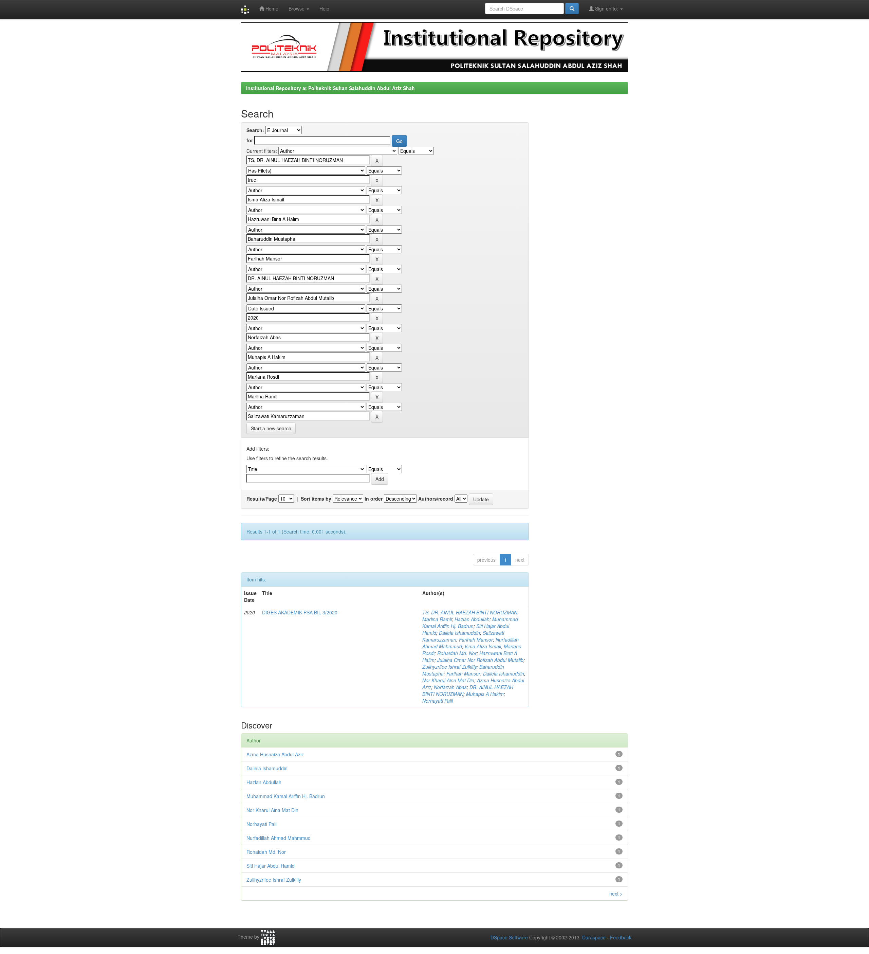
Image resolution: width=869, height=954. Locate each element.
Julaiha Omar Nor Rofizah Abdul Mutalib (480, 659)
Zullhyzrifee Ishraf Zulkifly (449, 666)
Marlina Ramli (437, 619)
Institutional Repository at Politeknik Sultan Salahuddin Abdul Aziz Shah (330, 88)
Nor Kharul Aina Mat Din (448, 680)
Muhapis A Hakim (485, 693)
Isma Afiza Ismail (483, 646)
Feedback (620, 937)
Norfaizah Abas (450, 687)
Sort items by (316, 498)
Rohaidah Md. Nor (457, 653)
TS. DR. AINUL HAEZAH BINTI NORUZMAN (469, 612)
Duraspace (594, 937)
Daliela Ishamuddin (459, 632)
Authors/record (435, 498)
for (249, 140)
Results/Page (261, 498)
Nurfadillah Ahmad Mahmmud (278, 837)
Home (271, 8)
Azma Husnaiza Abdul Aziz (275, 754)
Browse (297, 8)
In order (374, 498)
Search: (255, 130)
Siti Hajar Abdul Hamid (270, 865)
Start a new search (271, 428)
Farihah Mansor (476, 639)
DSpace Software (509, 937)
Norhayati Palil (437, 700)
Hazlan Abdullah (472, 619)
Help (324, 8)
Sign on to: (607, 8)
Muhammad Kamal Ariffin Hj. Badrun (470, 622)
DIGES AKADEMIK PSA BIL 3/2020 (299, 612)
